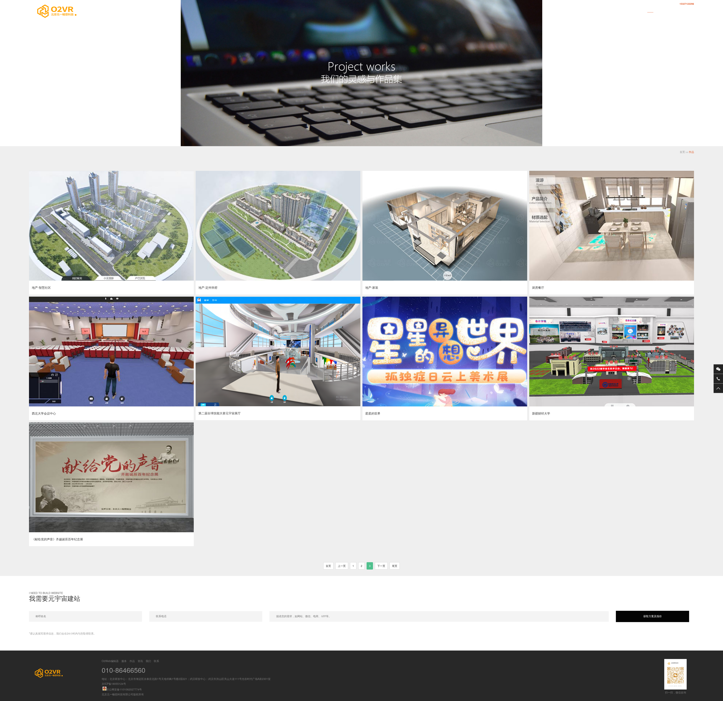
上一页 (342, 566)
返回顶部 (718, 388)
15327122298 (687, 3)
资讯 (664, 10)
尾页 (394, 566)
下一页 (381, 566)
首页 (596, 10)
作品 (650, 10)
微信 (718, 369)
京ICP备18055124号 (114, 684)
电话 (718, 378)
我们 (677, 10)
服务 (637, 10)
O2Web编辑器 (616, 10)
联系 (691, 10)
